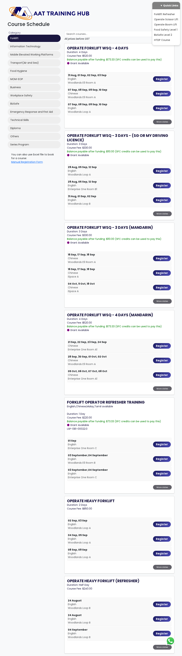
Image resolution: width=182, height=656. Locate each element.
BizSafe (14, 103)
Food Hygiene (18, 71)
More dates (162, 121)
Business (15, 87)
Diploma (15, 128)
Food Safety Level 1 (165, 29)
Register (162, 79)
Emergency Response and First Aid (31, 112)
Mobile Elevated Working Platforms (31, 54)
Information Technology (25, 46)
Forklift (14, 38)
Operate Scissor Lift (166, 19)
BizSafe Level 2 (163, 35)
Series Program (19, 144)
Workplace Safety (21, 95)
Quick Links (170, 5)
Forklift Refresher (164, 14)
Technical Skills (19, 120)
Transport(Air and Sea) (24, 63)
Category (15, 32)
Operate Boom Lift (165, 24)
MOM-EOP (16, 79)
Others (14, 136)
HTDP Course (162, 40)
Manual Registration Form (27, 162)
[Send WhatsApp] (170, 640)
